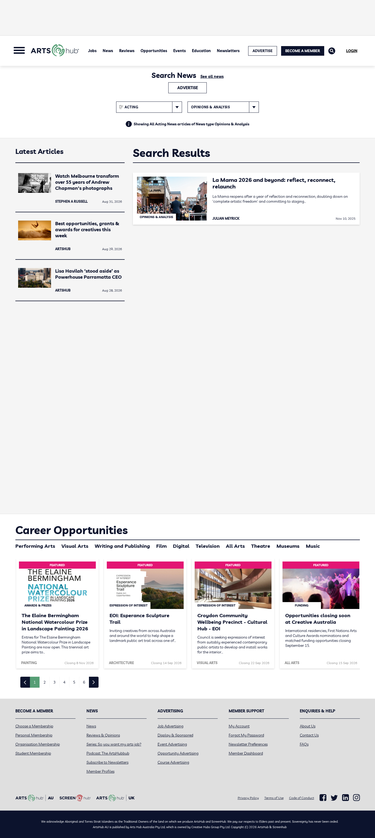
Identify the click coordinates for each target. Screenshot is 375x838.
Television (208, 546)
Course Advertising (173, 762)
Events (179, 50)
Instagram (356, 797)
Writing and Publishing (122, 546)
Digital (181, 546)
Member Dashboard (246, 753)
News (108, 50)
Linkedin (345, 797)
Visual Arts (74, 546)
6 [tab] (84, 682)
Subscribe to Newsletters (107, 762)
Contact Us (309, 735)
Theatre (260, 546)
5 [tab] (74, 682)
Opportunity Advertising (178, 753)
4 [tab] (64, 682)
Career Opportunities (71, 530)
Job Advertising (170, 726)
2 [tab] (44, 682)
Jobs (92, 50)
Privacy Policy (248, 798)
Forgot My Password (246, 735)
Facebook (323, 797)
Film (161, 546)
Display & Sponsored (175, 735)
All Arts (235, 546)
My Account (239, 726)
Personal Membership (33, 735)
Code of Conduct (301, 798)
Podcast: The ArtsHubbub (107, 753)
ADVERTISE (263, 51)
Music (313, 546)
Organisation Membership (37, 744)
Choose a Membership (34, 726)
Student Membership (33, 753)
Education (201, 50)
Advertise (187, 87)
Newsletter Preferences (248, 744)
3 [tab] (54, 682)
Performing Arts (35, 546)
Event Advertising (172, 744)
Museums (288, 546)
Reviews (127, 50)
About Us (307, 726)
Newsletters (228, 50)
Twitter (334, 798)
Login (351, 51)
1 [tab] (34, 682)
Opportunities (154, 50)
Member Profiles (100, 771)
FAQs (304, 744)
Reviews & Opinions (103, 735)
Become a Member (302, 51)
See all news (212, 76)
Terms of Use (274, 798)
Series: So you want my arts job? (113, 744)
